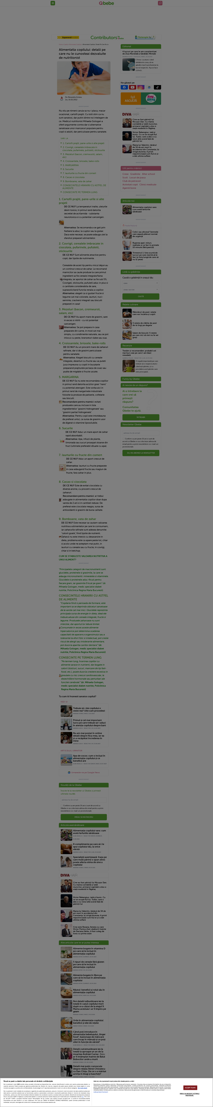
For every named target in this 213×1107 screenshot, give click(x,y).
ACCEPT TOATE (190, 1088)
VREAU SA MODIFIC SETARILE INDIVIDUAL (189, 1094)
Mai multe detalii (82, 1088)
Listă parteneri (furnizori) (101, 1092)
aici (83, 1096)
